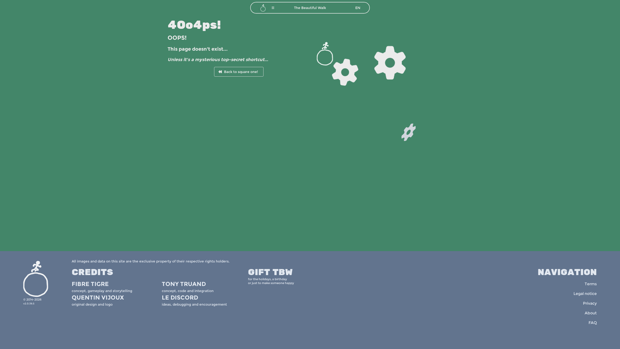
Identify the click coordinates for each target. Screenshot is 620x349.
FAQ (593, 322)
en (357, 8)
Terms (591, 284)
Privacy (590, 303)
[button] (273, 8)
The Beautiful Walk (310, 8)
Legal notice (585, 293)
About (591, 313)
